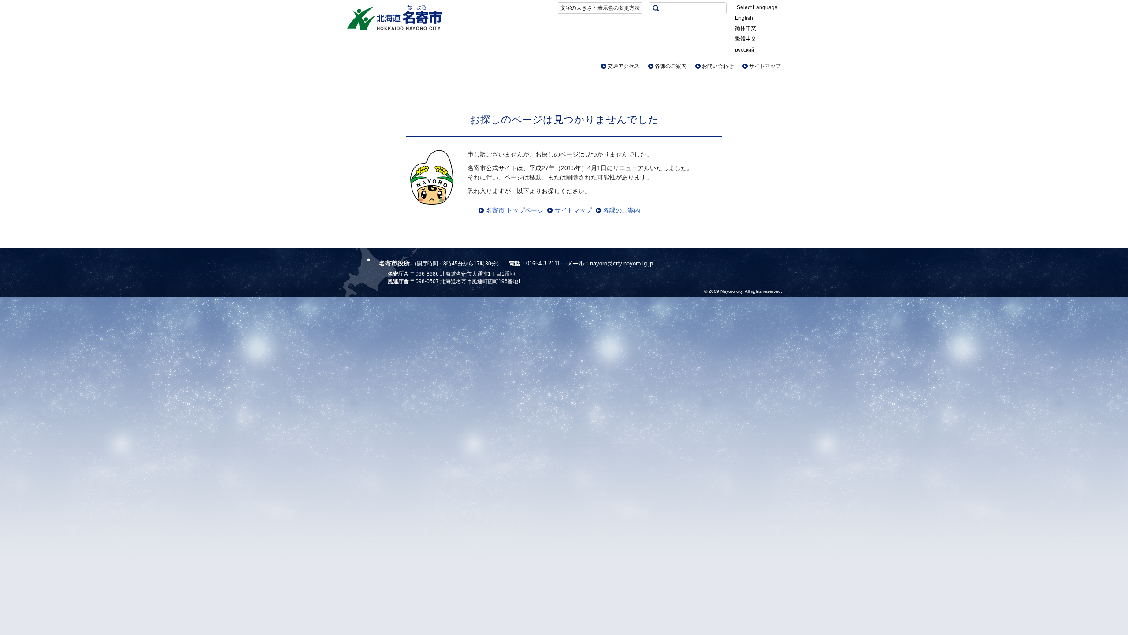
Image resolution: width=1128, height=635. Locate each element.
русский (744, 50)
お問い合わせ (718, 66)
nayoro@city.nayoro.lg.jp (621, 263)
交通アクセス (623, 66)
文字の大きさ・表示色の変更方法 (600, 8)
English (744, 18)
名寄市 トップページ (514, 210)
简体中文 (745, 29)
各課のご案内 (670, 66)
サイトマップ (765, 66)
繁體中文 (745, 39)
